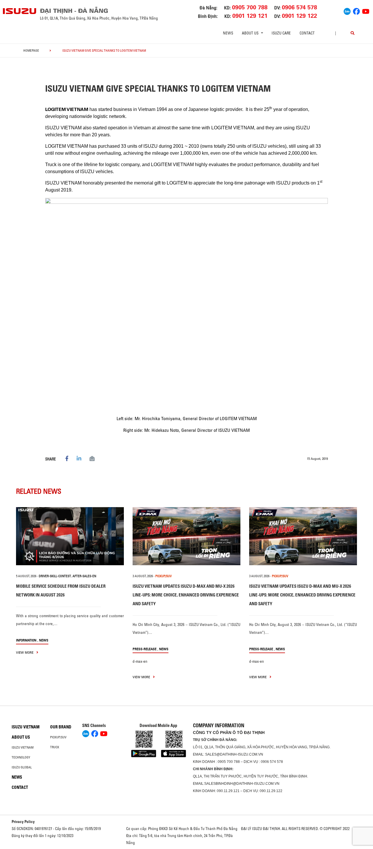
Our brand (60, 727)
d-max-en (140, 661)
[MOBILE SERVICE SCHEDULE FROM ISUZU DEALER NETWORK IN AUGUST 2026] (70, 536)
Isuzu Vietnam (26, 727)
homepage (31, 50)
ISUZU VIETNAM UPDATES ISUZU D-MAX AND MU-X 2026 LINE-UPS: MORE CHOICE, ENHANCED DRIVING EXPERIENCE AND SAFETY (186, 594)
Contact (307, 33)
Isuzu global (22, 767)
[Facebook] (356, 10)
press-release (144, 649)
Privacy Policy (23, 821)
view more (25, 652)
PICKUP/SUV (163, 576)
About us (21, 737)
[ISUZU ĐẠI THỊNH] (20, 11)
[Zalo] (347, 10)
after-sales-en (84, 576)
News (228, 33)
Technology (21, 757)
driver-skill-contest (55, 576)
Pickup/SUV (58, 737)
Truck (54, 747)
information (26, 640)
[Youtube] (365, 10)
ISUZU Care (281, 33)
